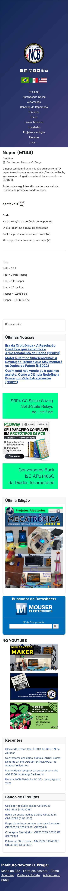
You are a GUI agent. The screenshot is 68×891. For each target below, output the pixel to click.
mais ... (34, 142)
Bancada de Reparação (34, 107)
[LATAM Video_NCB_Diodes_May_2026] (30, 476)
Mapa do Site (10, 871)
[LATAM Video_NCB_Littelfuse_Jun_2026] (30, 405)
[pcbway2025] (26, 441)
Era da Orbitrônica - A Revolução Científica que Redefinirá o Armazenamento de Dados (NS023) (32, 349)
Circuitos (34, 112)
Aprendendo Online (34, 96)
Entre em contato (35, 871)
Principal (34, 91)
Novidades (34, 127)
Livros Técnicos (34, 122)
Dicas (34, 117)
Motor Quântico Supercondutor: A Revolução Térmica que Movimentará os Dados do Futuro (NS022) (33, 362)
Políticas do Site (28, 875)
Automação (34, 101)
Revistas (34, 137)
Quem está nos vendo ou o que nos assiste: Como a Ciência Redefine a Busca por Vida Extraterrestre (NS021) (32, 376)
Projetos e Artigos (34, 132)
